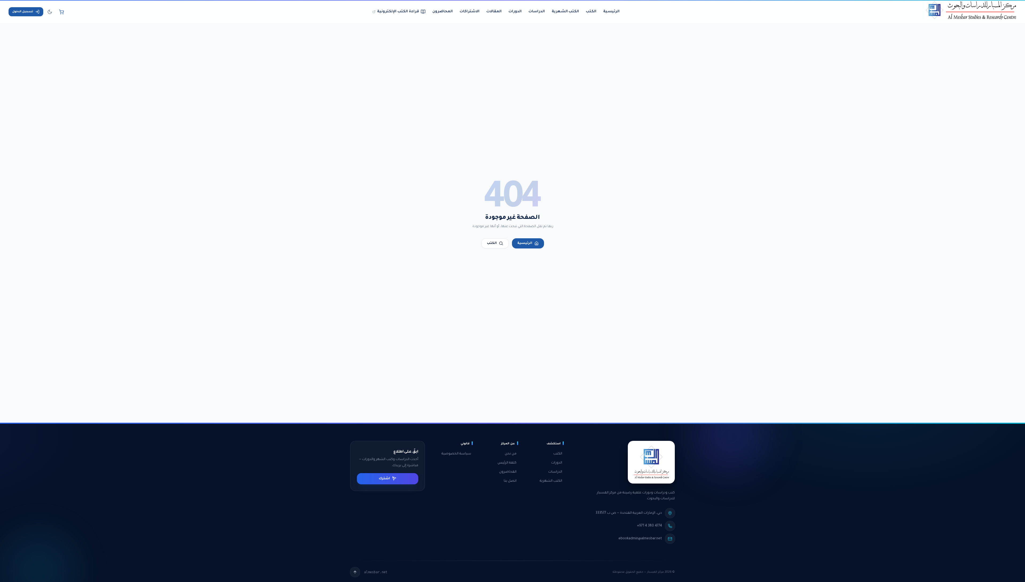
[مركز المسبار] (970, 12)
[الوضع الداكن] (49, 11)
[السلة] (61, 11)
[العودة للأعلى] (355, 572)
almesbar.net (376, 572)
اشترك (384, 478)
